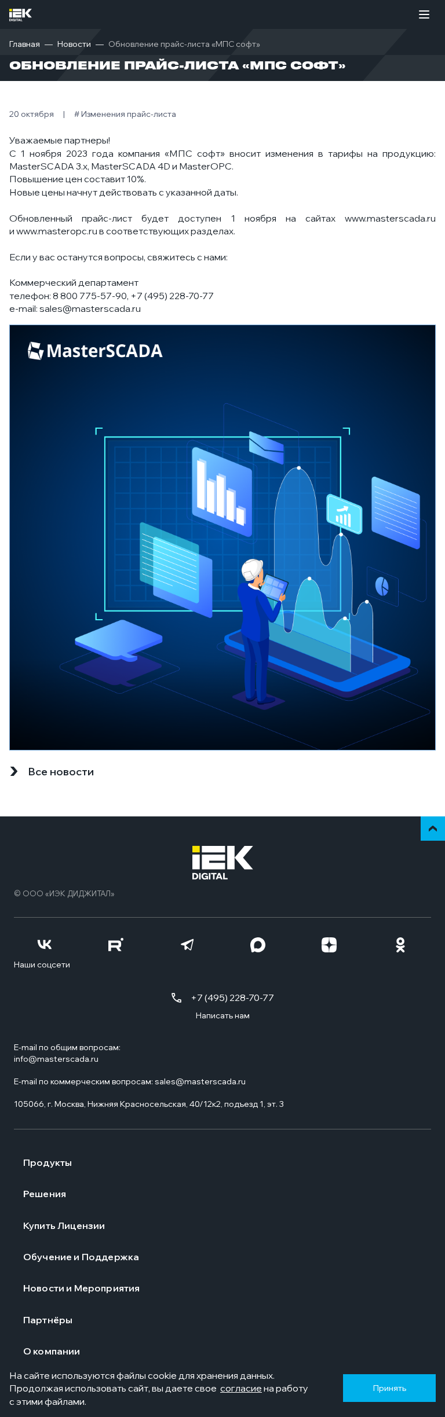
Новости (74, 44)
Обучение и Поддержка (81, 1257)
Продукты (47, 1162)
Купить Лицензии (64, 1225)
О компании (52, 1351)
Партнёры (47, 1320)
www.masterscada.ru (390, 218)
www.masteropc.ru (56, 231)
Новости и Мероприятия (81, 1288)
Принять (389, 1387)
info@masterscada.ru (56, 1059)
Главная (24, 44)
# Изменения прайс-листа (125, 114)
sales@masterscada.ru (90, 308)
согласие (241, 1388)
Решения (44, 1193)
